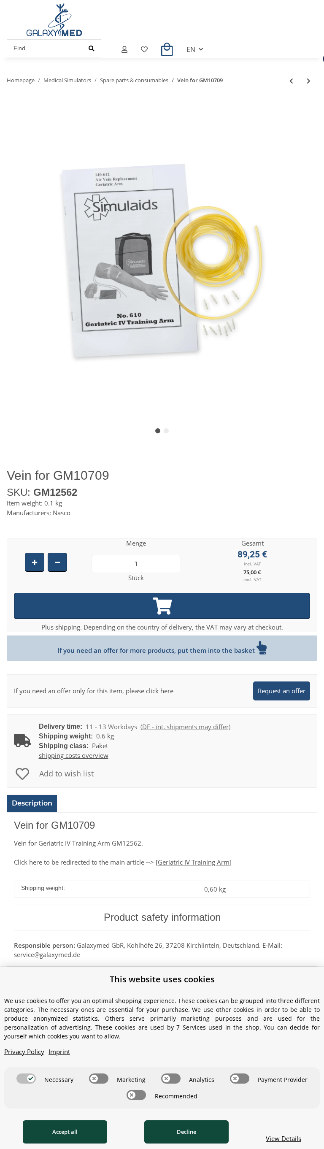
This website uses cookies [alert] (162, 979)
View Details (283, 1138)
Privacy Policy (24, 1051)
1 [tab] (157, 430)
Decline (186, 1131)
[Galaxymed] (54, 19)
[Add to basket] (162, 606)
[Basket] (167, 49)
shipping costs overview (73, 755)
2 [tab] (166, 430)
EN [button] (190, 49)
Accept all (65, 1131)
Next (297, 258)
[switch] (26, 1078)
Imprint (59, 1051)
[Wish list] (144, 49)
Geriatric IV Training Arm (194, 862)
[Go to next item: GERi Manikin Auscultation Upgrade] (308, 81)
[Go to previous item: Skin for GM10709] (291, 81)
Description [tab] (32, 803)
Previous (28, 258)
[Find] (91, 48)
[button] (124, 49)
